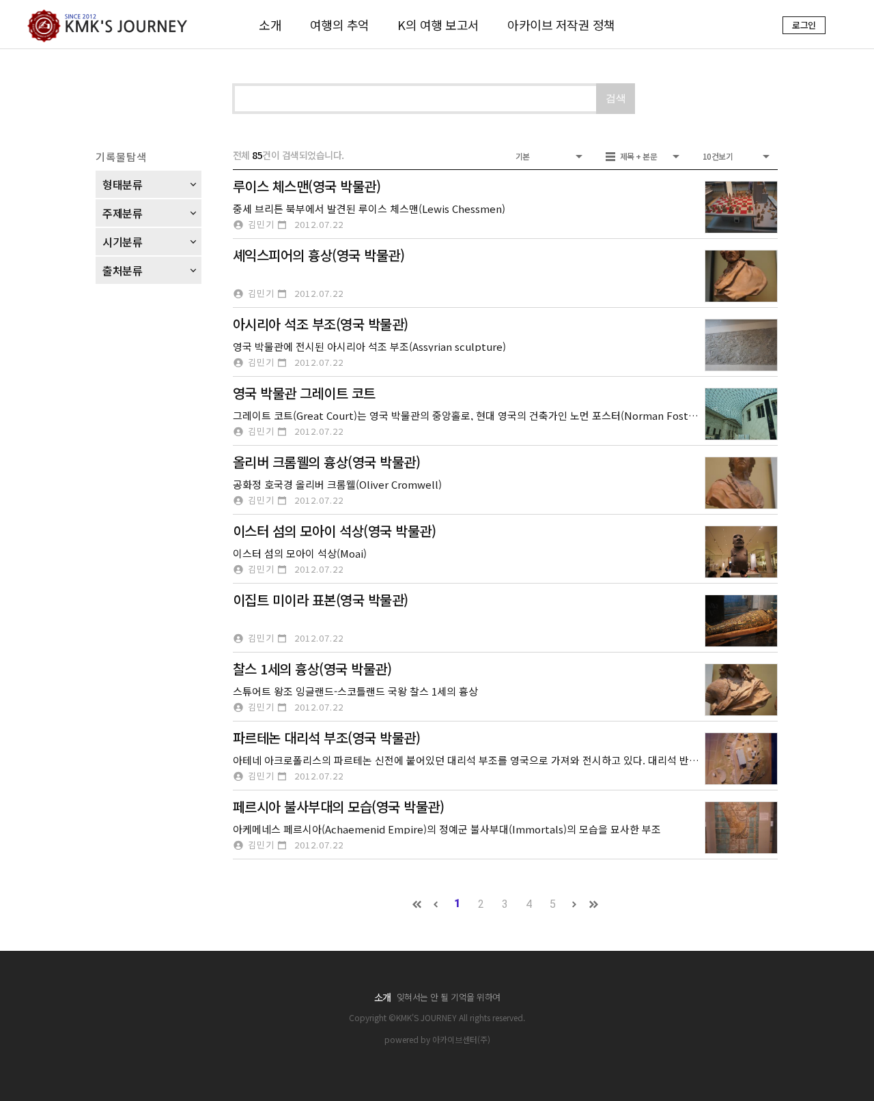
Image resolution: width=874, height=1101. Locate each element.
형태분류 (122, 184)
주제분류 (122, 213)
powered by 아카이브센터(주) (437, 1039)
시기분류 (122, 241)
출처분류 (122, 270)
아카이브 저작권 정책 (561, 24)
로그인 (804, 24)
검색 (616, 98)
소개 (270, 24)
